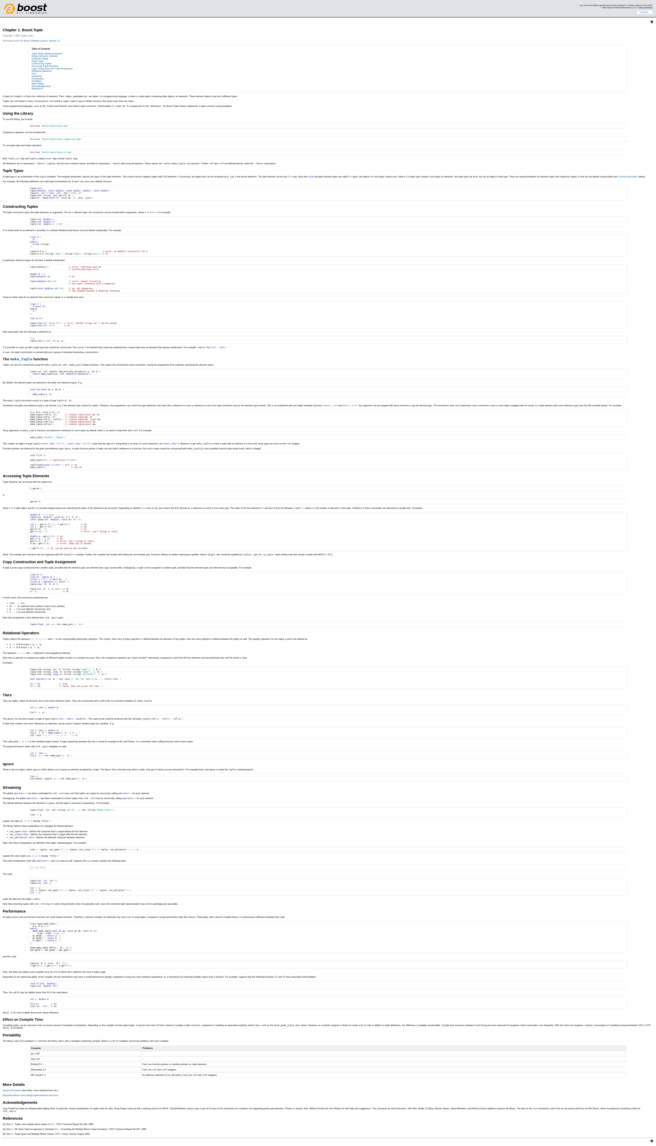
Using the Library (40, 58)
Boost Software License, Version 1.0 (42, 40)
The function (25, 359)
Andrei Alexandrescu (624, 7)
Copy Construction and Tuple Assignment (52, 68)
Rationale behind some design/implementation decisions (30, 1095)
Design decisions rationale (45, 56)
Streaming (37, 76)
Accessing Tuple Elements (45, 66)
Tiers (34, 73)
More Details (38, 83)
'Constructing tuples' (628, 176)
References (37, 88)
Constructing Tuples (41, 63)
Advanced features (12, 1090)
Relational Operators (42, 71)
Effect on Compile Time (23, 1019)
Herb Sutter (607, 7)
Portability (37, 81)
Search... (645, 12)
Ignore (8, 764)
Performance (38, 78)
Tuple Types (38, 61)
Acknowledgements (41, 86)
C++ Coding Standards (643, 7)
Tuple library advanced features (47, 53)
